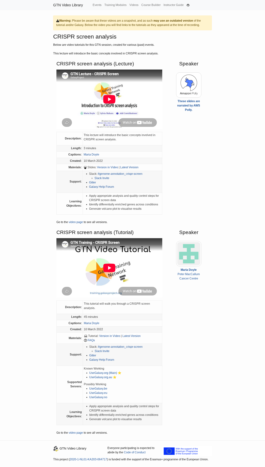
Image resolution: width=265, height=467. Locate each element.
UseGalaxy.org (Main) (103, 372)
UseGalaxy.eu (98, 392)
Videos (133, 4)
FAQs (91, 340)
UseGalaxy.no (98, 397)
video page (76, 222)
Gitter (92, 182)
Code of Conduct (134, 452)
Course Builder (151, 4)
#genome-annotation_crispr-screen (120, 173)
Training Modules (115, 4)
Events (97, 4)
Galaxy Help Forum (101, 186)
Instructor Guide (174, 4)
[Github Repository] (188, 5)
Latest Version (129, 167)
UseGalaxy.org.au (100, 377)
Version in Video (107, 167)
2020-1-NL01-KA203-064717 (88, 459)
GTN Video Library (68, 5)
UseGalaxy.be (98, 388)
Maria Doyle (91, 154)
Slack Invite (101, 178)
